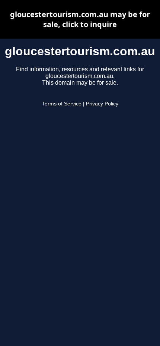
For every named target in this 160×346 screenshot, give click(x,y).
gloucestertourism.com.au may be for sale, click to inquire (80, 19)
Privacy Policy (102, 104)
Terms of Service (61, 104)
